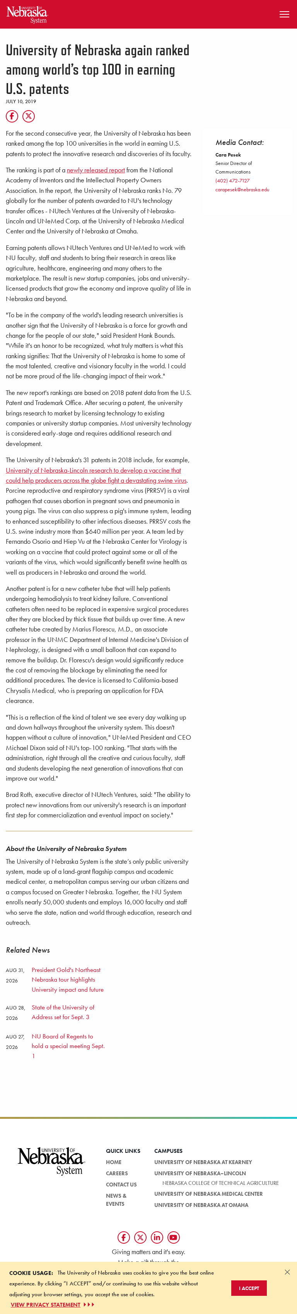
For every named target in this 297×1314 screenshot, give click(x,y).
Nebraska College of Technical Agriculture (220, 1183)
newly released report (96, 170)
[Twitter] (28, 116)
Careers (117, 1173)
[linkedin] (157, 1237)
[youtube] (173, 1237)
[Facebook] (12, 116)
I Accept (249, 1288)
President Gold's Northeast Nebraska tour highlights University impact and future (68, 979)
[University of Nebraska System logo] (51, 1166)
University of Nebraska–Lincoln (200, 1173)
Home (113, 1162)
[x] (140, 1237)
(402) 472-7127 (232, 180)
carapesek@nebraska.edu (242, 189)
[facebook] (124, 1237)
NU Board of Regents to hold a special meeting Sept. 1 (68, 1046)
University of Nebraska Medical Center (208, 1193)
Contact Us (121, 1184)
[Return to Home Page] (27, 13)
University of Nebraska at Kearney (203, 1162)
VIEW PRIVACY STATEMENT (45, 1305)
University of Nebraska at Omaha (201, 1205)
